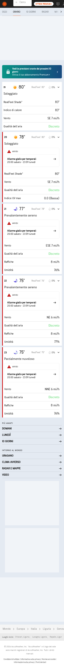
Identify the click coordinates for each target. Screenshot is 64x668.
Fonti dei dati (41, 662)
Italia (34, 629)
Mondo (7, 629)
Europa (21, 629)
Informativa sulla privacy (31, 659)
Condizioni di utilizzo (12, 659)
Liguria (47, 629)
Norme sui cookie (49, 659)
